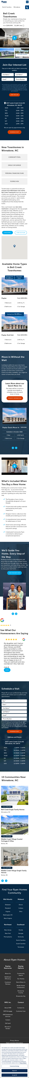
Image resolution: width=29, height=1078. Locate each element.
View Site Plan (21, 232)
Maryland (8, 908)
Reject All (14, 1070)
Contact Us (20, 1007)
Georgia (20, 933)
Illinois (21, 904)
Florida (21, 930)
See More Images (22, 54)
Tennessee (21, 947)
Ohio (20, 911)
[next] (16, 614)
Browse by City (20, 996)
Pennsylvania (8, 936)
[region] (14, 1060)
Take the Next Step (14, 572)
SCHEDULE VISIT (14, 132)
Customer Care (21, 1011)
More (7, 670)
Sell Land (8, 1023)
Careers (7, 1020)
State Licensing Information (14, 1042)
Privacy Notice (19, 90)
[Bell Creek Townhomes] (7, 53)
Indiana (21, 908)
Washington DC (8, 915)
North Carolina (6, 7)
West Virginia (8, 918)
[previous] (13, 614)
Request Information (14, 398)
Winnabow (17, 7)
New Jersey (7, 930)
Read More (7, 232)
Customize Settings (14, 1066)
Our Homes (20, 978)
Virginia (8, 911)
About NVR (7, 1007)
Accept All (14, 1075)
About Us (8, 973)
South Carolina (20, 943)
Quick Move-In (20, 982)
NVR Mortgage (7, 1011)
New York (8, 933)
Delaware (8, 904)
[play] (14, 466)
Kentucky (21, 936)
